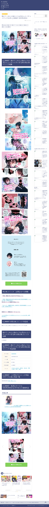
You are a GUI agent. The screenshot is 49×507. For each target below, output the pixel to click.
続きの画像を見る (17, 283)
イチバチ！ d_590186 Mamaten (44, 131)
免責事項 (13, 505)
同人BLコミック (8, 502)
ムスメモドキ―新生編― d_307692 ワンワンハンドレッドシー (44, 50)
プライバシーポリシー (6, 505)
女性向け (22, 25)
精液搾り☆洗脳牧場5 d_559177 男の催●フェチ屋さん (44, 238)
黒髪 (29, 368)
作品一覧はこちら (12, 380)
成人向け (26, 25)
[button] (3, 446)
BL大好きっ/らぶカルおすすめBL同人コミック (5, 5)
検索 (35, 13)
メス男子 (10, 25)
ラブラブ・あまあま (16, 25)
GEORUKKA (5, 25)
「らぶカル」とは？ (39, 38)
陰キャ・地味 (18, 369)
